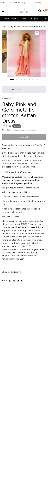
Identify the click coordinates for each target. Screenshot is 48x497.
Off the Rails (17, 3)
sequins (35, 3)
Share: (4, 281)
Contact (5, 19)
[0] (44, 10)
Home (4, 27)
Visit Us (15, 19)
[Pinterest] (14, 280)
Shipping (15, 130)
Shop (24, 19)
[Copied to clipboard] (21, 280)
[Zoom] (37, 33)
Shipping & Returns (11, 272)
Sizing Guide (35, 19)
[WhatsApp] (17, 280)
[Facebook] (10, 280)
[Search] (39, 10)
